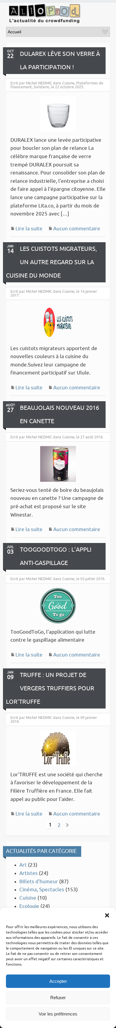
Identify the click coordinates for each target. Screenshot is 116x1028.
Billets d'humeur (38, 881)
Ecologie (29, 906)
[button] (107, 915)
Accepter (58, 981)
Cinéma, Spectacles (41, 889)
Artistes (28, 873)
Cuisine (27, 898)
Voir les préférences (58, 1013)
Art (23, 865)
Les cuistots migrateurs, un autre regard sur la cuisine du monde (51, 262)
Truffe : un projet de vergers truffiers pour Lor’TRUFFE (50, 688)
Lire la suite (29, 228)
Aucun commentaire (76, 228)
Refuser (58, 997)
